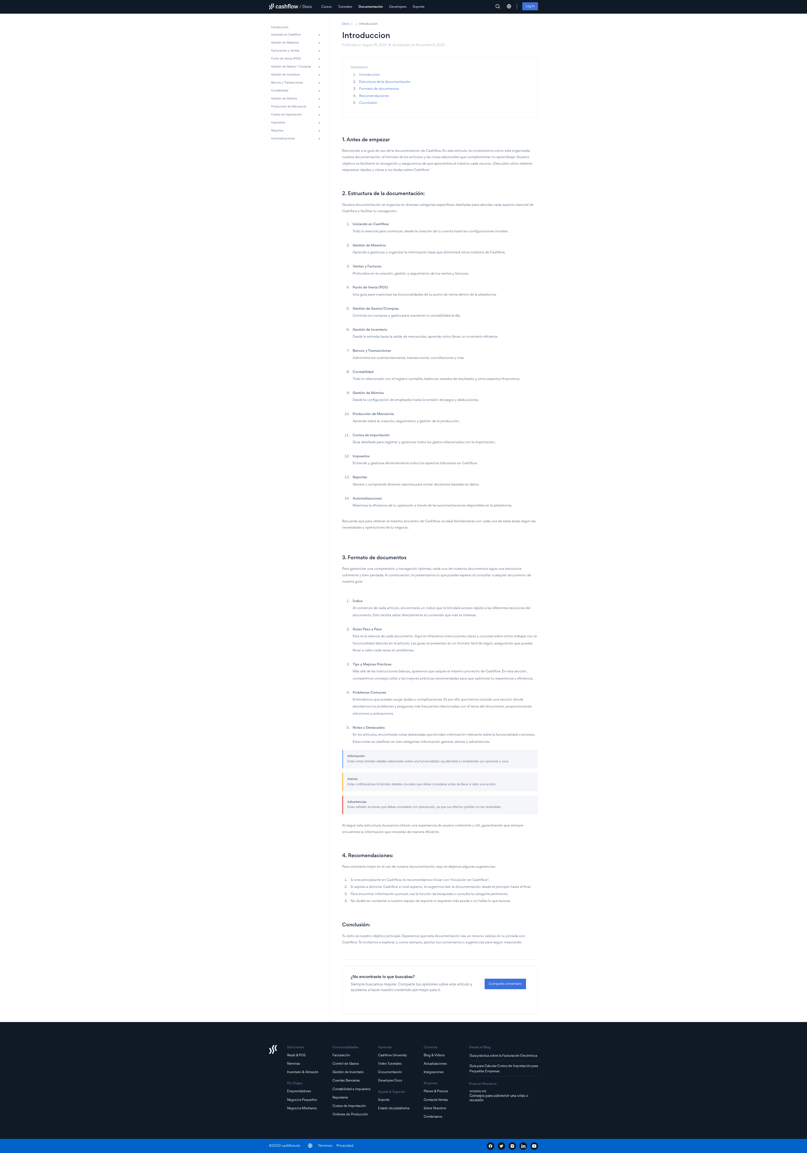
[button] (509, 6)
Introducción (369, 75)
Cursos (326, 7)
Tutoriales (345, 7)
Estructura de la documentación (384, 82)
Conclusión (368, 103)
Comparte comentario (505, 984)
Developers (397, 7)
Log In (530, 6)
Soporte (419, 7)
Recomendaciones (374, 96)
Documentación (371, 7)
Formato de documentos (379, 89)
